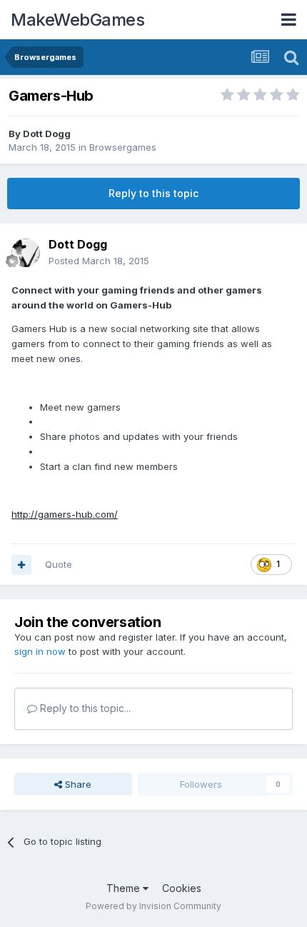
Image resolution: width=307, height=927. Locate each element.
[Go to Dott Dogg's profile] (25, 253)
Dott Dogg (47, 133)
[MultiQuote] (21, 565)
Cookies (181, 888)
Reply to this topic (153, 193)
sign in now (40, 651)
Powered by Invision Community (153, 906)
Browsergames (122, 147)
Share (76, 784)
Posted (99, 260)
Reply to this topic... (84, 708)
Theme (124, 888)
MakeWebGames (77, 19)
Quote (58, 564)
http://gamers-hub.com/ (64, 514)
